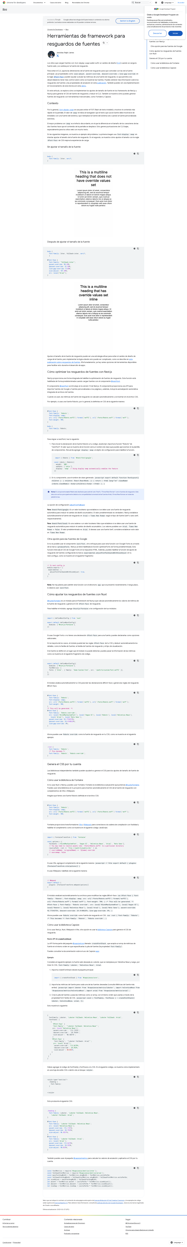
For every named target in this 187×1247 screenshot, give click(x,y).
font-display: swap (66, 110)
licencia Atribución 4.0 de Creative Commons (109, 1200)
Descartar (157, 33)
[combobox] (141, 3)
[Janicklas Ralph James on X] (57, 56)
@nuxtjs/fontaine (54, 601)
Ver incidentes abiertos (10, 1227)
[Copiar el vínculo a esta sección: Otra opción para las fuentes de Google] (89, 539)
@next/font (115, 381)
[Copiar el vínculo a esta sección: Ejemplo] (56, 957)
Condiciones (7, 1242)
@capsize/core (78, 943)
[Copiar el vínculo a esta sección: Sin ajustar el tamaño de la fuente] (83, 147)
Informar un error (8, 1223)
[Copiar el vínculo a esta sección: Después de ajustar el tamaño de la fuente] (92, 242)
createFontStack (64, 939)
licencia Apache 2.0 (61, 1203)
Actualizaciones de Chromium (74, 1223)
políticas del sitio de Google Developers (110, 1203)
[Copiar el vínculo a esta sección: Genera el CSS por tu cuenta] (83, 764)
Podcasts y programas (71, 1233)
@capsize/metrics (80, 1158)
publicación (101, 83)
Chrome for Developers (55, 29)
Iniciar (175, 33)
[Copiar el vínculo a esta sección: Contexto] (60, 103)
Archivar (67, 1230)
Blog (66, 3)
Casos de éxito (55, 3)
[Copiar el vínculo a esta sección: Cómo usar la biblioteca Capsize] (81, 925)
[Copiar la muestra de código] (138, 153)
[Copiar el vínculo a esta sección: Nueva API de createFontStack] (73, 939)
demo (83, 86)
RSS (127, 1233)
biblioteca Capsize (105, 930)
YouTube (128, 1227)
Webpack (87, 825)
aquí (97, 951)
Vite (80, 825)
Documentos (38, 3)
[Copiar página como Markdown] (104, 43)
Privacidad (16, 1242)
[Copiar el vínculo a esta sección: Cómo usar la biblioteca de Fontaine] (85, 780)
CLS (118, 63)
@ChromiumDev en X (133, 1223)
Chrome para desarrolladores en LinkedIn (140, 1230)
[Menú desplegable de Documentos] (45, 2)
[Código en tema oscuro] (134, 153)
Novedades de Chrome (80, 3)
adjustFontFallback (77, 505)
